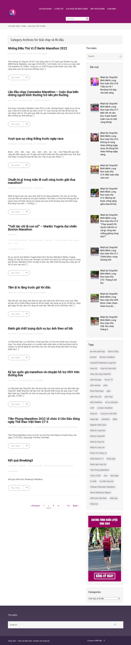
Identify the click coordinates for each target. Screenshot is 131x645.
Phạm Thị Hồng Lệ (98, 453)
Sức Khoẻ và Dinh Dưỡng (77, 9)
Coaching (111, 9)
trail (105, 475)
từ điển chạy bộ (106, 481)
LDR (92, 408)
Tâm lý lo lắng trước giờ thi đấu (29, 287)
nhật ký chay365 (97, 436)
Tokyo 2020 (95, 475)
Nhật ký (37, 100)
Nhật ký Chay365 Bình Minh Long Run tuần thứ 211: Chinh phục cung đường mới (109, 253)
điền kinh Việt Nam (98, 498)
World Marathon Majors (100, 492)
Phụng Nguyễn (42, 54)
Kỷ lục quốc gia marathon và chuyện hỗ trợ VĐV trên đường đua (43, 373)
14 (68, 506)
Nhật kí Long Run (97, 430)
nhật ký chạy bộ (97, 442)
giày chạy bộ (95, 396)
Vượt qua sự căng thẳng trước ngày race (35, 138)
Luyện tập (49, 240)
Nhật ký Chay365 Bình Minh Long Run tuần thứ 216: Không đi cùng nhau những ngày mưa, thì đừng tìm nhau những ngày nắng (109, 144)
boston (93, 357)
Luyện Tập (58, 9)
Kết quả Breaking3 (20, 460)
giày (108, 391)
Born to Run (113, 351)
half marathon (96, 402)
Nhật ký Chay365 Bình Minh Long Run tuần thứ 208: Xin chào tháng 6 (109, 323)
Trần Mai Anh (41, 144)
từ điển (93, 481)
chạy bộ (93, 368)
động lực (94, 504)
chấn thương (95, 379)
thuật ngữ (111, 458)
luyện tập (94, 419)
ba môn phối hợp (97, 351)
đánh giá (113, 498)
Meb (115, 419)
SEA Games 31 (96, 458)
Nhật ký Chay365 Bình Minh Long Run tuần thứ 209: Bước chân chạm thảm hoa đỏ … (109, 300)
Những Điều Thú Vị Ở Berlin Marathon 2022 (37, 48)
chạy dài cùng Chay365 (100, 374)
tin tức (16, 243)
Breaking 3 (22, 466)
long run (93, 413)
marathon (105, 419)
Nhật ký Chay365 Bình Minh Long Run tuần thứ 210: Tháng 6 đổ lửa (109, 276)
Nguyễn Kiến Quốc (18, 249)
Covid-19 (108, 379)
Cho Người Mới (45, 9)
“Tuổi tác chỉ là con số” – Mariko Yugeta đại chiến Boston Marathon (42, 228)
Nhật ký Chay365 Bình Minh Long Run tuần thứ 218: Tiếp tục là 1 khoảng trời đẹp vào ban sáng (109, 85)
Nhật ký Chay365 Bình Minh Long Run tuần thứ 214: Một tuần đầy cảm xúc (109, 171)
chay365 (47, 100)
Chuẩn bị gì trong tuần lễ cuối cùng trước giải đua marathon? (41, 181)
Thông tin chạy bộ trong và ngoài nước (49, 427)
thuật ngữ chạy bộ (98, 464)
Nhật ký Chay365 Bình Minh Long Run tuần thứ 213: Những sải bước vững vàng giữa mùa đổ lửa (109, 196)
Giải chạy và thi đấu (25, 54)
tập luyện (114, 475)
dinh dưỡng (95, 385)
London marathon (105, 408)
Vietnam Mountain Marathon (102, 487)
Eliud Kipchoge (96, 391)
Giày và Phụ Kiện (97, 9)
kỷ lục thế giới (111, 402)
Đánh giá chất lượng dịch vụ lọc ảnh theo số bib (40, 328)
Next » (76, 506)
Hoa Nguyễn (41, 293)
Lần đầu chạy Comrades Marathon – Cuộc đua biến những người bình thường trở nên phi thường (43, 93)
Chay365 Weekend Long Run (103, 363)
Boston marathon (107, 357)
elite (105, 385)
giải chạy (109, 396)
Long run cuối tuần (108, 413)
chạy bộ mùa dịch (108, 368)
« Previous (35, 506)
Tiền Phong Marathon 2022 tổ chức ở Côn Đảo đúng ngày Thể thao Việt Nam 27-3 (44, 420)
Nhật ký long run (97, 447)
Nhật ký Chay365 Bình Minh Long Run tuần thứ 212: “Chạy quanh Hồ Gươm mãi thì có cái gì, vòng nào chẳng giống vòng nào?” (109, 226)
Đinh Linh (40, 188)
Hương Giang (72, 427)
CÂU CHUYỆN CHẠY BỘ (18, 240)
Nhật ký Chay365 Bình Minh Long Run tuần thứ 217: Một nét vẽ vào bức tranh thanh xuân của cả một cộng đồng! (109, 112)
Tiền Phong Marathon (99, 470)
